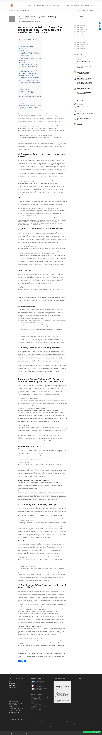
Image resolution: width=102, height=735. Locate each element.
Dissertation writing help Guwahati (81, 35)
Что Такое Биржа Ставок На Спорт (28, 73)
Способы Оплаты (24, 50)
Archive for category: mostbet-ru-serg (19, 10)
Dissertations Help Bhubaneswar (81, 44)
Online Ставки (23, 68)
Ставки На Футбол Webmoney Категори (29, 66)
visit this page (64, 701)
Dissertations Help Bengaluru (80, 18)
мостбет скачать (55, 242)
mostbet (60, 170)
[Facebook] (100, 23)
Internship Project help (14, 687)
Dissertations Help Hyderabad (80, 29)
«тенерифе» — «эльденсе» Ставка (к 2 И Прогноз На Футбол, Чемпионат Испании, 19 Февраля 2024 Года (30, 54)
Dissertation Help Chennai (79, 31)
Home (84, 10)
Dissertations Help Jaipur (79, 27)
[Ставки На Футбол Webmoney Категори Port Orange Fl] (12, 19)
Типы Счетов (23, 48)
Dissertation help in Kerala (79, 46)
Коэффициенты (23, 60)
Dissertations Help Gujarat (79, 42)
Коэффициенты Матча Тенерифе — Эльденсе (30, 86)
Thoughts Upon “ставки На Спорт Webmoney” (30, 64)
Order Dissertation (13, 694)
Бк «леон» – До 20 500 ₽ (25, 62)
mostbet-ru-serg (27, 18)
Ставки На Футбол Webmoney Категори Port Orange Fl (38, 17)
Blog (10, 691)
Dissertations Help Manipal (79, 38)
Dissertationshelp (13, 683)
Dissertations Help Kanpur (79, 25)
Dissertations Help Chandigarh (80, 48)
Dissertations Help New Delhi (80, 23)
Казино (22, 43)
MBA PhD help (12, 685)
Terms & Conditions (13, 696)
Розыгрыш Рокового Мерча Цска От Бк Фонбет (30, 105)
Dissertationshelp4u (20, 733)
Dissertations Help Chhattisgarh (80, 40)
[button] (92, 732)
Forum (10, 689)
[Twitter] (100, 26)
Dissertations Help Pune (79, 21)
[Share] (100, 28)
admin (33, 18)
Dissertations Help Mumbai (79, 33)
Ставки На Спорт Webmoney (26, 94)
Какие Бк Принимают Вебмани (27, 75)
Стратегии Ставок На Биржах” (27, 84)
